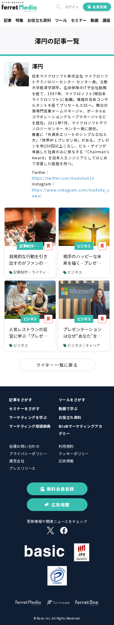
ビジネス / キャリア (83, 345)
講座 (106, 20)
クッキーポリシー (74, 453)
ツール (61, 20)
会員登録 (99, 6)
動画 (94, 20)
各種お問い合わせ (24, 446)
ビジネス (84, 245)
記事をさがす (20, 399)
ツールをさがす (72, 399)
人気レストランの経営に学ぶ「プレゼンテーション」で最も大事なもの (28, 333)
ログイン (71, 7)
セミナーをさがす (24, 408)
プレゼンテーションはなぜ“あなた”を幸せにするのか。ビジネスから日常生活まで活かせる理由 (82, 333)
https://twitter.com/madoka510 (63, 178)
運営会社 (16, 460)
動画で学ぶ (68, 408)
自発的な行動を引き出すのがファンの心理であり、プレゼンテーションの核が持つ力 (28, 260)
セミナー (79, 20)
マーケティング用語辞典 (30, 426)
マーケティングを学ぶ (28, 417)
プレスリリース (22, 468)
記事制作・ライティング (31, 245)
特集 (19, 20)
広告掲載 (66, 460)
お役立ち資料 (39, 20)
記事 (8, 20)
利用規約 (66, 446)
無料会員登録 (60, 489)
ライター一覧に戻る (57, 365)
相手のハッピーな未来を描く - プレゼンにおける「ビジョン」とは (83, 260)
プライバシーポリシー (28, 453)
